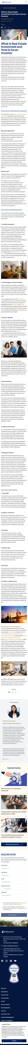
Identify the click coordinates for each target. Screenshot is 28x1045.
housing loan (21, 299)
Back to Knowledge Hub (9, 8)
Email (3, 879)
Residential (4, 991)
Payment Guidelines (7, 1020)
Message (4, 892)
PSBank (22, 304)
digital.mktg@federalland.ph (10, 946)
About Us (3, 988)
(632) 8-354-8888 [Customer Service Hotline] (13, 951)
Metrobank (15, 304)
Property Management (7, 1017)
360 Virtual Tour (5, 1014)
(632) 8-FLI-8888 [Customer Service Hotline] (13, 955)
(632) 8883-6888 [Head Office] (11, 949)
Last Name (4, 872)
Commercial (4, 995)
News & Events (5, 1004)
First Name (4, 865)
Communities (5, 998)
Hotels (3, 1001)
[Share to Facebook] (2, 27)
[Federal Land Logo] (8, 931)
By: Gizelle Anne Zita (6, 21)
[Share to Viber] (5, 27)
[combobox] (3, 888)
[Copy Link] (12, 27)
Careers (3, 1011)
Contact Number (6, 886)
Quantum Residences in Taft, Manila (12, 639)
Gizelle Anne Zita (9, 721)
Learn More (4, 1037)
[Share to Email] (8, 27)
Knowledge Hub (5, 1007)
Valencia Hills (11, 632)
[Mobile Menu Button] (26, 2)
